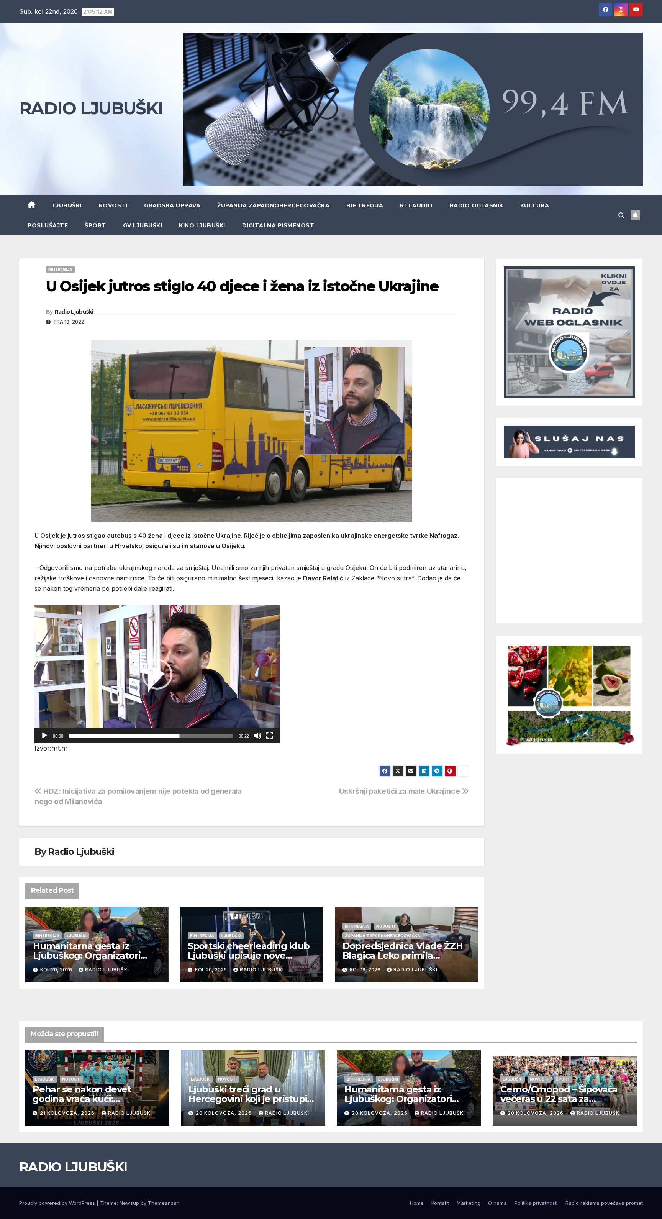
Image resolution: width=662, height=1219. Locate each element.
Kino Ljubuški (202, 225)
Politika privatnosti (536, 1203)
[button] (621, 215)
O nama (497, 1203)
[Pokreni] (44, 735)
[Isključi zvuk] (257, 735)
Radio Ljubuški (74, 311)
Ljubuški (67, 205)
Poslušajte (48, 225)
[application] (157, 674)
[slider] (151, 736)
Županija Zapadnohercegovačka (273, 205)
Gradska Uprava (172, 205)
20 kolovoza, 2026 (224, 1113)
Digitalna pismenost (278, 225)
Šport (95, 225)
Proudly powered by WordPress (58, 1203)
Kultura (534, 205)
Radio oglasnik (476, 205)
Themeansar (163, 1203)
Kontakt (440, 1203)
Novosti (113, 205)
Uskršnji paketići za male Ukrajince (400, 791)
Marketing (468, 1203)
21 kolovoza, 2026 (68, 1113)
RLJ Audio (416, 205)
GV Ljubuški (142, 225)
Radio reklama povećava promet (604, 1203)
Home (417, 1203)
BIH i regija (364, 205)
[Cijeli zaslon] (270, 735)
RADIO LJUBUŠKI (91, 108)
